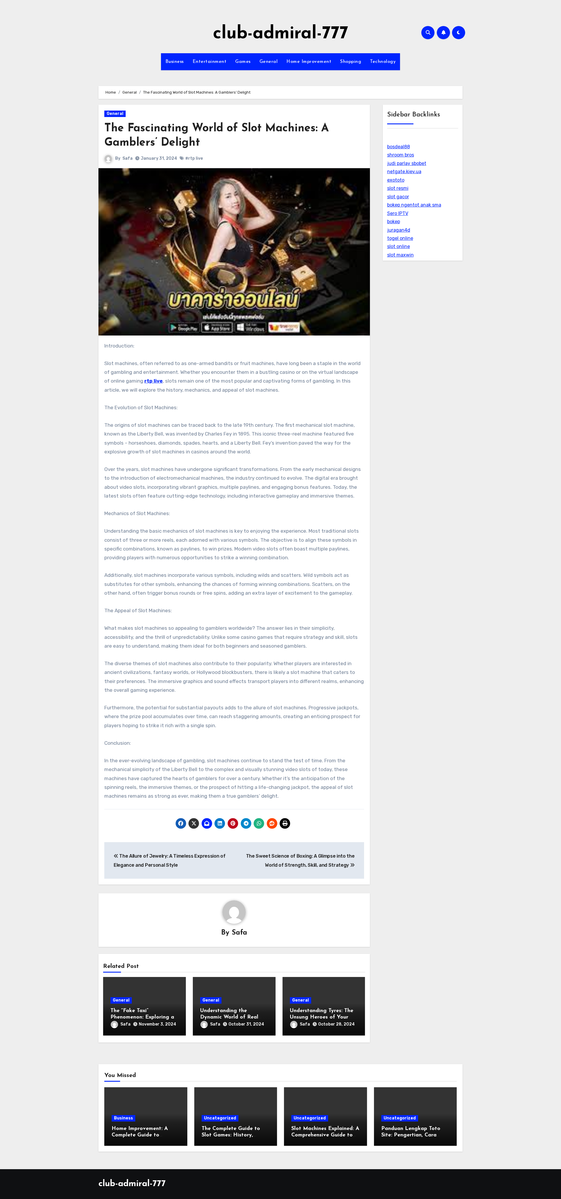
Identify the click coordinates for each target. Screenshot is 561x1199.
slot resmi (397, 188)
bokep (393, 221)
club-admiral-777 (280, 34)
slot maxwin (400, 255)
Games (243, 61)
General (268, 61)
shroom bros (400, 155)
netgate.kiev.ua (404, 171)
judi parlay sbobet (406, 163)
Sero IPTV (397, 213)
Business (174, 61)
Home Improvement (308, 61)
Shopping (350, 61)
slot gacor (398, 196)
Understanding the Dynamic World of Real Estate (229, 1017)
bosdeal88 (398, 146)
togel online (400, 238)
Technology (383, 61)
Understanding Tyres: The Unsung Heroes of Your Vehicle (321, 1017)
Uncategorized (220, 1118)
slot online (398, 246)
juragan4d (398, 230)
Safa (127, 158)
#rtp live (194, 158)
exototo (395, 180)
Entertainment (210, 61)
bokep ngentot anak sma (414, 205)
